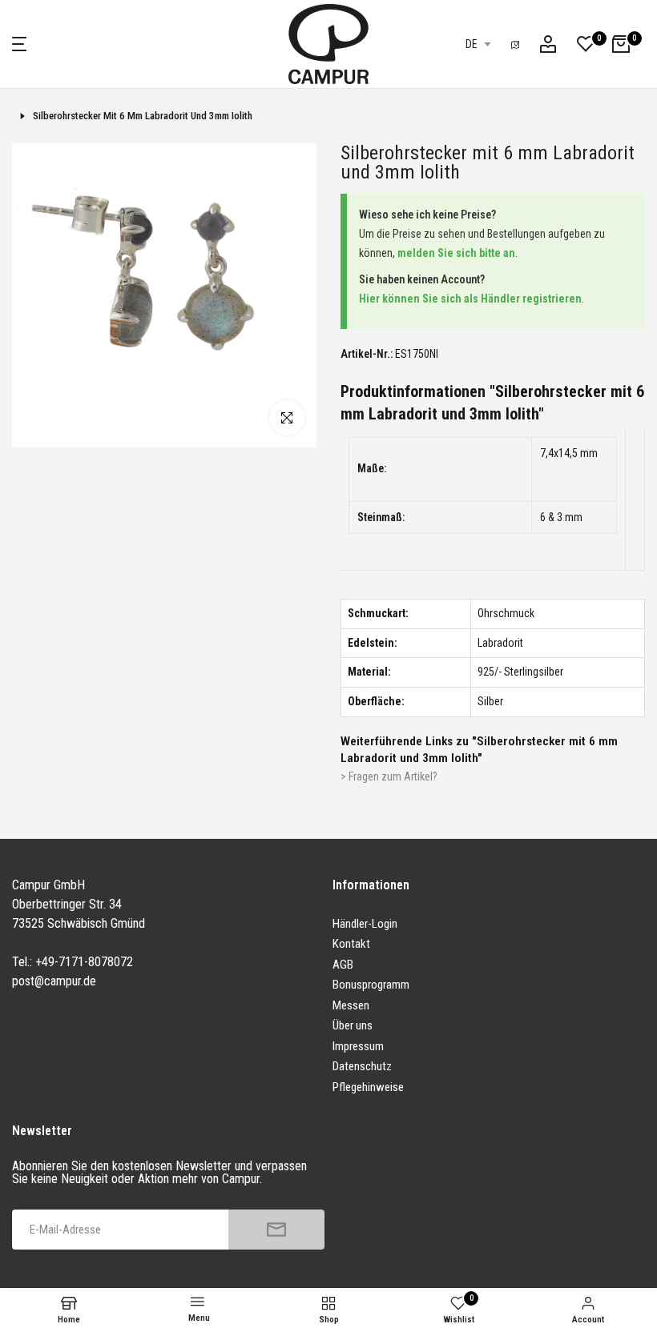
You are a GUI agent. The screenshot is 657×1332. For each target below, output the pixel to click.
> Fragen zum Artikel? (389, 776)
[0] (586, 44)
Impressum (358, 1046)
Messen (351, 1005)
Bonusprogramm (371, 984)
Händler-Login (365, 924)
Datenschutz (362, 1066)
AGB (343, 964)
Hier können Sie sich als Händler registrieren (470, 298)
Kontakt (351, 944)
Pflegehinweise (368, 1087)
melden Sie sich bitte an (456, 253)
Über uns (353, 1025)
